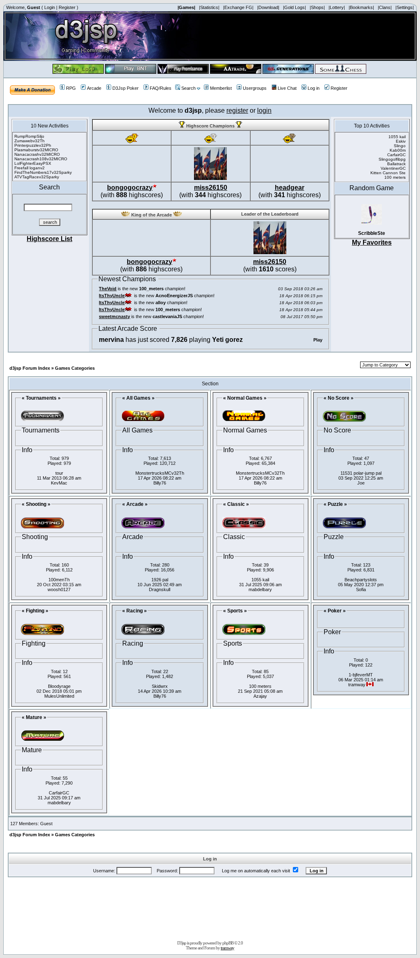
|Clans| (385, 7)
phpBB (227, 942)
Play (317, 339)
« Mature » (34, 717)
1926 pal (159, 579)
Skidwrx (160, 686)
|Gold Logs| (294, 7)
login (264, 110)
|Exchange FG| (238, 7)
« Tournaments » (41, 398)
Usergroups (255, 88)
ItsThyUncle (112, 295)
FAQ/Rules (160, 88)
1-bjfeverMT (361, 674)
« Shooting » (36, 504)
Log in (314, 88)
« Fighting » (35, 611)
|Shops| (317, 7)
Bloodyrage (59, 686)
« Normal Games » (245, 398)
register (237, 110)
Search (188, 88)
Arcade (94, 88)
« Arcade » (135, 504)
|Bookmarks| (361, 7)
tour (59, 473)
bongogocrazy (130, 187)
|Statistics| (209, 7)
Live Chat (287, 88)
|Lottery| (337, 7)
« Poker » (335, 611)
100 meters (260, 686)
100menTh (59, 579)
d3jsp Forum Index (29, 368)
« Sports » (235, 611)
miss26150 (210, 187)
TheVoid (107, 288)
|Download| (268, 7)
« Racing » (134, 611)
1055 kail (260, 579)
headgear (289, 187)
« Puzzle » (335, 504)
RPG (71, 88)
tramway (227, 947)
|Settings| (404, 7)
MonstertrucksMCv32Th (159, 473)
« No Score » (339, 398)
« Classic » (236, 504)
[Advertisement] (210, 907)
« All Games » (138, 398)
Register (67, 7)
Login (49, 7)
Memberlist (221, 88)
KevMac (59, 482)
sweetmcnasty (114, 316)
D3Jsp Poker (125, 88)
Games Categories (75, 368)
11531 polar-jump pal (360, 473)
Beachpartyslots (361, 579)
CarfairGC (59, 792)
